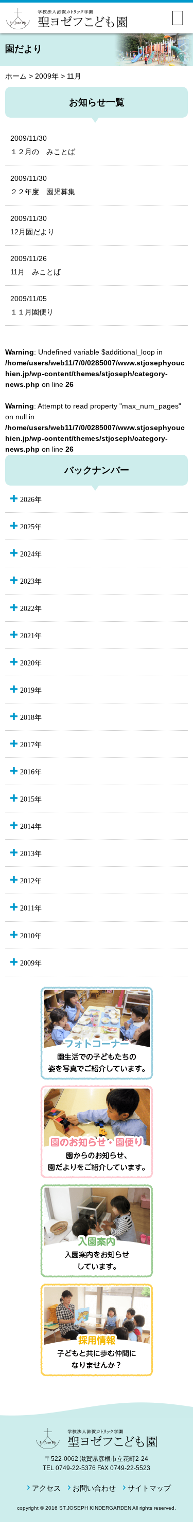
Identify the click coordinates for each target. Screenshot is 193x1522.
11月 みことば (35, 265)
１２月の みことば (42, 145)
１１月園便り (32, 305)
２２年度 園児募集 (42, 185)
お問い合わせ (94, 1488)
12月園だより (32, 225)
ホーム (16, 76)
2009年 (47, 76)
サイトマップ (149, 1488)
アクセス (46, 1488)
